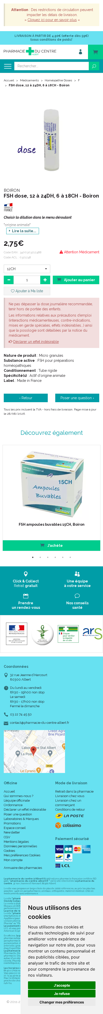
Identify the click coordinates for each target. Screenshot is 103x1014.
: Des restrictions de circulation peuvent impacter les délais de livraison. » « (52, 15)
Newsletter (12, 832)
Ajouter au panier (79, 280)
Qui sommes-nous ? (18, 796)
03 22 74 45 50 (21, 714)
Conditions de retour (70, 809)
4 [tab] (55, 557)
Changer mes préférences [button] (62, 1002)
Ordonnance (13, 805)
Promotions (12, 823)
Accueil (9, 80)
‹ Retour (25, 398)
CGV (7, 837)
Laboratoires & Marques (21, 819)
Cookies (9, 851)
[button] (27, 269)
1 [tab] (32, 557)
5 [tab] (62, 557)
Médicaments (29, 80)
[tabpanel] (51, 498)
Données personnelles (20, 846)
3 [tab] (47, 557)
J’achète (55, 546)
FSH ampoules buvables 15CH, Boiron (51, 524)
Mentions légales (16, 842)
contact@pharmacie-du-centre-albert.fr (39, 723)
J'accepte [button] (62, 985)
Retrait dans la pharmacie (74, 791)
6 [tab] (70, 557)
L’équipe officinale (17, 800)
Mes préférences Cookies (22, 855)
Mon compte (13, 860)
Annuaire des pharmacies (23, 868)
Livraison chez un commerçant (68, 803)
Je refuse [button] (62, 993)
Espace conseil (15, 828)
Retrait (26, 583)
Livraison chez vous (69, 796)
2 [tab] (40, 557)
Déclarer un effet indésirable (36, 342)
